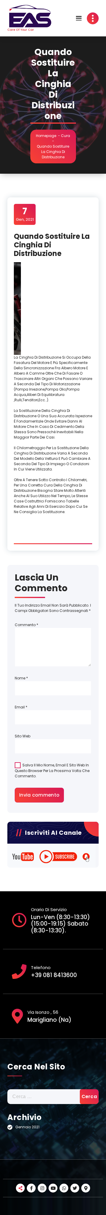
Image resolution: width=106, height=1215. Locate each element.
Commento (26, 624)
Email (21, 707)
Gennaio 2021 (27, 1126)
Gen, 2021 (25, 214)
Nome (21, 678)
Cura (65, 135)
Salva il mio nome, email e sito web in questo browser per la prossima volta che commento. (52, 770)
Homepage (46, 135)
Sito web (22, 736)
